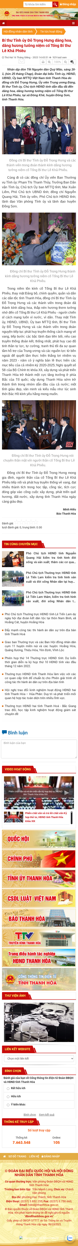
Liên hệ (34, 1156)
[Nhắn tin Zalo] (70, 1238)
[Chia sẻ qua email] (21, 61)
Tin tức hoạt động (51, 31)
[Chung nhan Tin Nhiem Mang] (39, 1237)
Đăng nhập (69, 4)
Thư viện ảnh (15, 995)
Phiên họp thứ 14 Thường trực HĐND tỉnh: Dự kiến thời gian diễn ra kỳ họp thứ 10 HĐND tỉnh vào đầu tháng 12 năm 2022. (40, 662)
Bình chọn (30, 1114)
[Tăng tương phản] (72, 61)
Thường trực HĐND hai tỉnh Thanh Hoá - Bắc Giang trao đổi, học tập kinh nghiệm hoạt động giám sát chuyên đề (40, 710)
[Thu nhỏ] (65, 61)
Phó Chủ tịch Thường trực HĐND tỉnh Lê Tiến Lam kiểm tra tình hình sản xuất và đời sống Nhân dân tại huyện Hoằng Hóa (51, 577)
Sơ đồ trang (17, 1156)
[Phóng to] (49, 61)
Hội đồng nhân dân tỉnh (18, 31)
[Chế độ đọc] (43, 61)
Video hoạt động (17, 769)
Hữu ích (16, 1096)
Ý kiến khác (18, 1104)
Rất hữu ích (18, 1088)
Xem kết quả (46, 1114)
